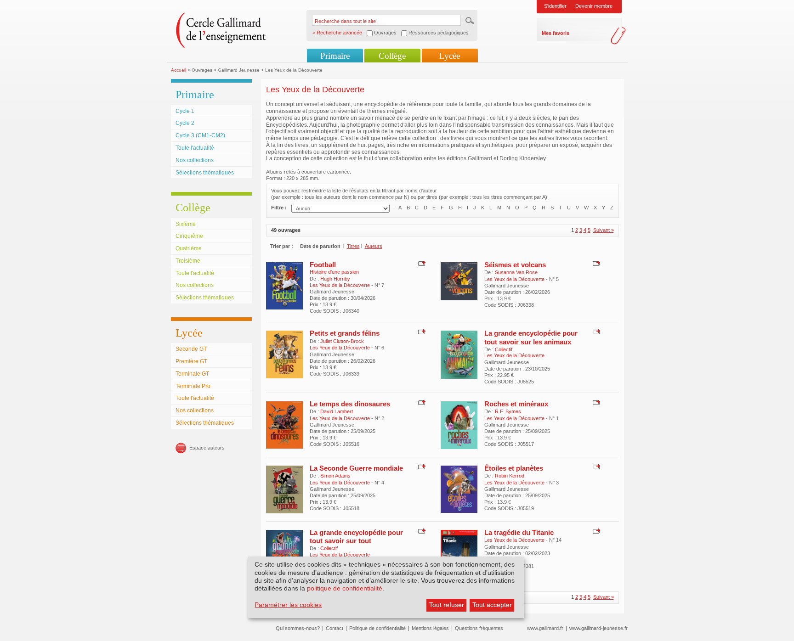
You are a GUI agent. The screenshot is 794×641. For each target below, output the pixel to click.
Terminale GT (192, 374)
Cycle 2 (185, 123)
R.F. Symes (508, 411)
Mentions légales (430, 628)
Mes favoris (555, 33)
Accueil (178, 70)
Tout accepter (492, 604)
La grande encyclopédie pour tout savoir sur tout (356, 537)
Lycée (449, 56)
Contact (334, 628)
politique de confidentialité (344, 588)
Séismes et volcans (515, 265)
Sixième (186, 224)
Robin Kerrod (509, 475)
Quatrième (189, 248)
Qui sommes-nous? (298, 628)
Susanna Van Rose (516, 272)
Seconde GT (191, 349)
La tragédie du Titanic (519, 532)
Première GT (191, 361)
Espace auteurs (207, 447)
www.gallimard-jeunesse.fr (598, 628)
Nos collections (195, 160)
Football (323, 265)
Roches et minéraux (516, 404)
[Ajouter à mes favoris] (420, 262)
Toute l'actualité (195, 148)
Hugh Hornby (335, 278)
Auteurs (373, 246)
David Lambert (336, 411)
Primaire (335, 56)
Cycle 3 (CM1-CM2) (200, 135)
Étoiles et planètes (513, 468)
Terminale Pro (193, 386)
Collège (392, 56)
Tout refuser (446, 604)
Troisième (188, 261)
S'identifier (555, 6)
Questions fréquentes (479, 628)
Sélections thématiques (205, 172)
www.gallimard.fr (545, 628)
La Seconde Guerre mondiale (356, 468)
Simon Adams (335, 475)
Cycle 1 (185, 111)
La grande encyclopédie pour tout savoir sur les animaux (531, 337)
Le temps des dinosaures (350, 404)
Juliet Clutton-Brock (342, 341)
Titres (353, 246)
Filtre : (279, 207)
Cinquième (189, 236)
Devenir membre (594, 6)
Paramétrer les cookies (288, 604)
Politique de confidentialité (377, 628)
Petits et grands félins (345, 333)
